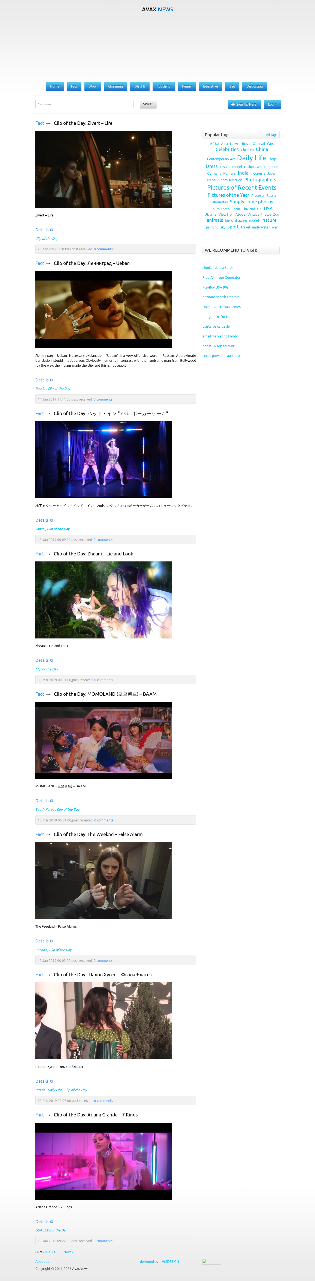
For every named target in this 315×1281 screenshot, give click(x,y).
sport (233, 227)
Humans (229, 173)
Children (247, 150)
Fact (39, 123)
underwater (261, 227)
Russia (40, 388)
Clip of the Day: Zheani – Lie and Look (93, 554)
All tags (271, 135)
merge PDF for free (217, 317)
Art (237, 143)
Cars (270, 143)
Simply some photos (251, 201)
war (275, 227)
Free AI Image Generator (221, 277)
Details (42, 229)
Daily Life (55, 1090)
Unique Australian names (221, 307)
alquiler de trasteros (217, 267)
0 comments (103, 249)
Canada (40, 950)
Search (148, 104)
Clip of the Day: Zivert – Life (83, 123)
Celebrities (227, 149)
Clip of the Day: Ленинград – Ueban (92, 263)
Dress (212, 166)
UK (259, 209)
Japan (39, 529)
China (262, 149)
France (272, 167)
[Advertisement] (157, 47)
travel (245, 227)
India (243, 173)
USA (38, 1230)
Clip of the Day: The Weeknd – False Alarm (98, 834)
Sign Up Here (246, 104)
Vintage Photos (259, 214)
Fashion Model (231, 167)
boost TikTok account (218, 346)
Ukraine (210, 214)
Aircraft (227, 143)
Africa (214, 143)
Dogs (272, 159)
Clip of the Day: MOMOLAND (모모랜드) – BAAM (105, 694)
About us (42, 1261)
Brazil (246, 143)
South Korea (44, 809)
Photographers (260, 179)
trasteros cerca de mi (218, 326)
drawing (241, 220)
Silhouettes (219, 202)
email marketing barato (220, 336)
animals (215, 220)
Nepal (211, 180)
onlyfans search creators (220, 297)
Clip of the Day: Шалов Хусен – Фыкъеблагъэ (103, 974)
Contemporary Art (221, 159)
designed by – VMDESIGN (159, 1261)
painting (212, 227)
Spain (236, 209)
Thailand (248, 209)
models (254, 220)
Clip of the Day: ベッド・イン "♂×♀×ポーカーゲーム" (111, 413)
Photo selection (230, 180)
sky (222, 227)
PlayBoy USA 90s (215, 287)
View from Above (232, 214)
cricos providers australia (221, 356)
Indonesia (257, 173)
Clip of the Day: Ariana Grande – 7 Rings (96, 1115)
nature (269, 220)
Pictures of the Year (228, 195)
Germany (214, 173)
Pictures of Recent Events (241, 187)
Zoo (276, 214)
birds (229, 220)
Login (272, 104)
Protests (257, 195)
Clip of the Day (46, 238)
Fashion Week (254, 167)
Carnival (259, 143)
